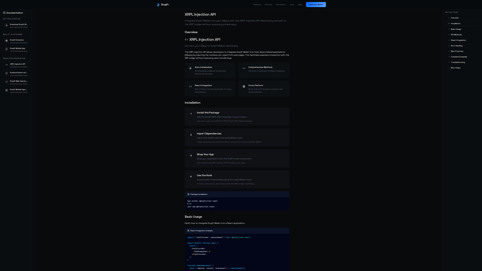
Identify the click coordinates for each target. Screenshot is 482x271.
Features (257, 4)
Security (268, 4)
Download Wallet (316, 4)
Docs (292, 4)
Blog (300, 4)
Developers (281, 4)
